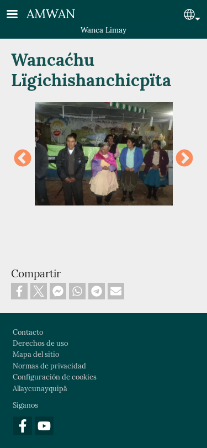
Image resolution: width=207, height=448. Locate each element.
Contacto (28, 332)
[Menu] (19, 15)
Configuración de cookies (55, 377)
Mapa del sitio (36, 354)
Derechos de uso (40, 343)
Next (184, 159)
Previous (22, 159)
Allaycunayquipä (40, 388)
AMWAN (51, 14)
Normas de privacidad (49, 366)
